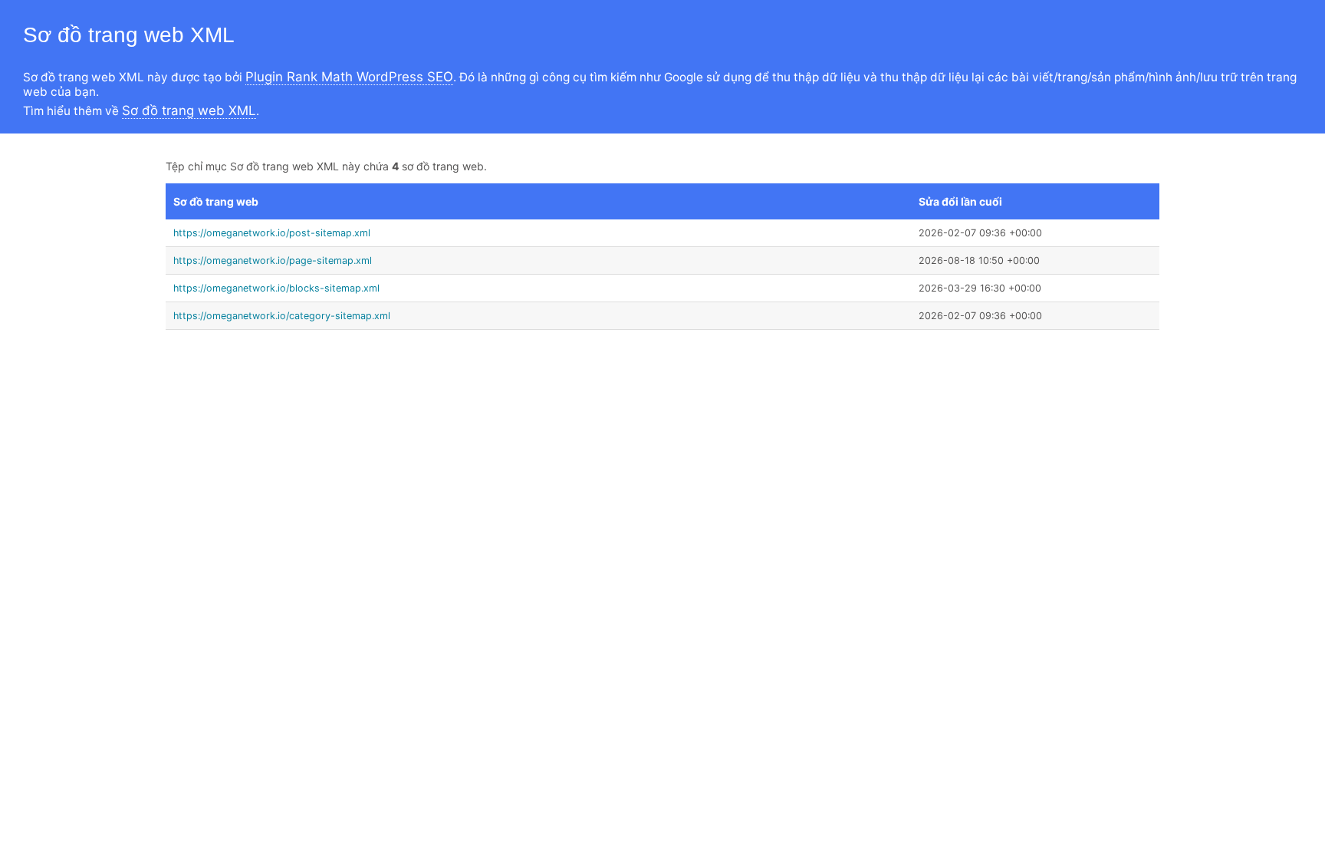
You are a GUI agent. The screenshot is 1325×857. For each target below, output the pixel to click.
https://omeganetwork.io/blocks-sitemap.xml (276, 288)
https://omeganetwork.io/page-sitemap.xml (272, 260)
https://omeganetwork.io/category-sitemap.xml (281, 315)
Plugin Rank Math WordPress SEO (349, 76)
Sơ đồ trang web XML (189, 110)
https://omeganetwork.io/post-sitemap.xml (271, 233)
